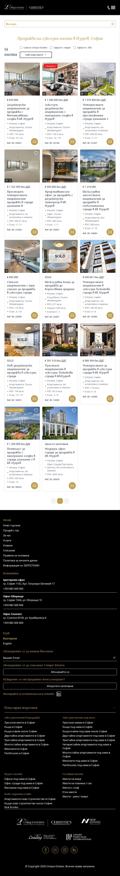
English (7, 643)
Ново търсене (11, 525)
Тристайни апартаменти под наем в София (88, 740)
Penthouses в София (16, 753)
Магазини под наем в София (21, 787)
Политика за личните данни (20, 560)
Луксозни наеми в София (77, 722)
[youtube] (55, 849)
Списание (9, 550)
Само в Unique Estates (35, 47)
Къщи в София (13, 727)
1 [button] (60, 500)
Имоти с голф (70, 787)
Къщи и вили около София (20, 731)
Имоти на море (71, 779)
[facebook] (45, 849)
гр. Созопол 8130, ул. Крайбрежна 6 (24, 617)
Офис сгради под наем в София (23, 783)
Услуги (7, 540)
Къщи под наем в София (77, 727)
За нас (7, 535)
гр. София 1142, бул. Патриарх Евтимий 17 (29, 583)
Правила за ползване (16, 555)
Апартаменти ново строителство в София (29, 799)
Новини (8, 545)
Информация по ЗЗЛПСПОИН (21, 565)
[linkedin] (74, 849)
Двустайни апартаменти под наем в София (88, 735)
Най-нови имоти (34, 54)
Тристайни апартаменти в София (24, 740)
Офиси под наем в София (19, 779)
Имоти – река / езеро (75, 796)
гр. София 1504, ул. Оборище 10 (22, 600)
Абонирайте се (60, 672)
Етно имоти (69, 792)
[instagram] (64, 849)
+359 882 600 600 (13, 588)
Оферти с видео (62, 47)
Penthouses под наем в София (80, 765)
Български (10, 638)
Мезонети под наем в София (80, 760)
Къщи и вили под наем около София (84, 731)
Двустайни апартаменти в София (24, 735)
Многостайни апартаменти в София (26, 744)
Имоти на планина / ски (77, 783)
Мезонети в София (15, 749)
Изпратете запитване (60, 686)
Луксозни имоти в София (19, 722)
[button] (113, 7)
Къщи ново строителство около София (28, 803)
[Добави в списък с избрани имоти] (36, 66)
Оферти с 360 (84, 47)
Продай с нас (11, 530)
